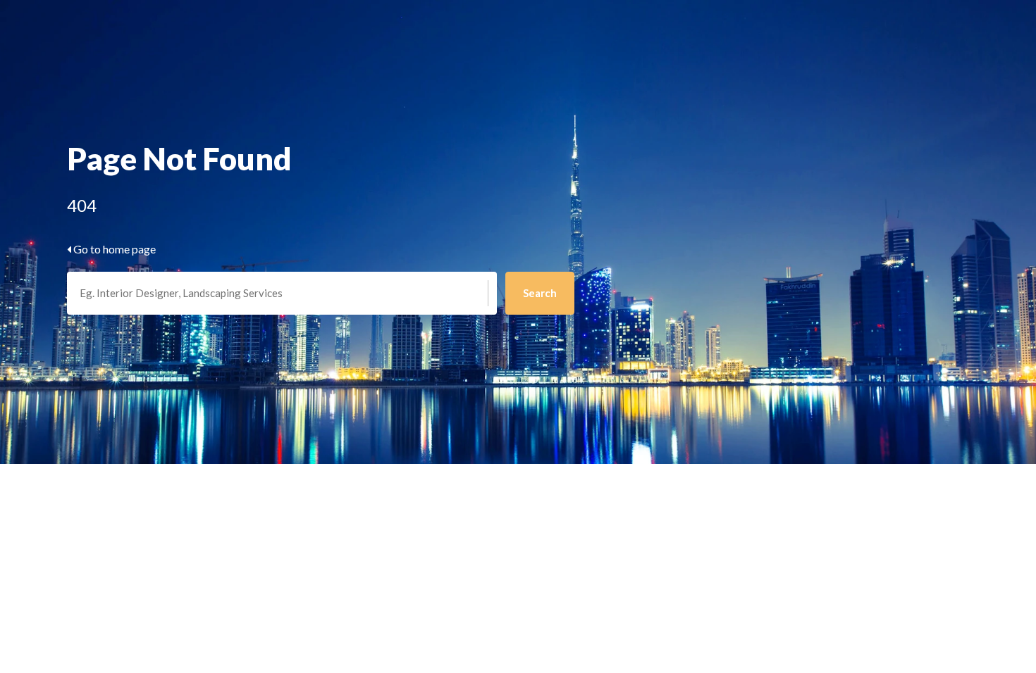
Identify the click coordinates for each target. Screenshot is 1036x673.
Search (540, 293)
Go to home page (113, 249)
